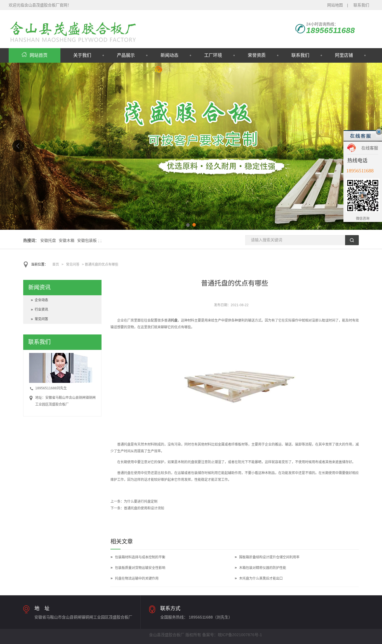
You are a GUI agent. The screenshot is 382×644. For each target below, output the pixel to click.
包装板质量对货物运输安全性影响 (140, 568)
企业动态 (41, 300)
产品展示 (126, 55)
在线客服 (369, 148)
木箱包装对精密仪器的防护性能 (262, 568)
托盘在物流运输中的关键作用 (137, 578)
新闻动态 (169, 55)
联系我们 (361, 5)
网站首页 (39, 55)
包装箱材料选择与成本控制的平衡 (140, 557)
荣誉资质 (257, 55)
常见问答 (72, 264)
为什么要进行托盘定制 (140, 502)
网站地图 (335, 5)
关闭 (379, 132)
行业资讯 (41, 310)
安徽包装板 (87, 240)
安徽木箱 (66, 240)
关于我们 (82, 55)
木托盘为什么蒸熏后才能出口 (261, 578)
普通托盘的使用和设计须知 (144, 508)
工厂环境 (213, 55)
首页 (55, 264)
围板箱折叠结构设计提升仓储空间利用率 (269, 557)
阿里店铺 (344, 55)
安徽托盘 (48, 240)
